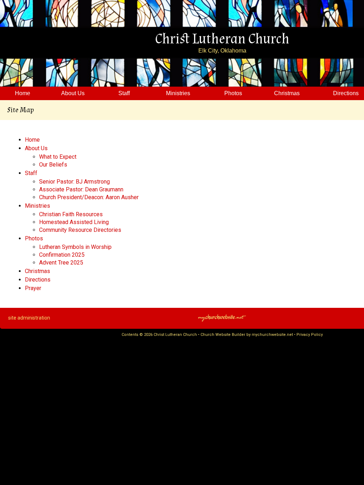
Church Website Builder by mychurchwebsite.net (246, 334)
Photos (34, 238)
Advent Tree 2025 (61, 262)
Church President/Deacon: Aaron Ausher (89, 197)
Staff (31, 173)
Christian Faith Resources (71, 214)
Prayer (33, 288)
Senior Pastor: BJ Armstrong (74, 181)
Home (32, 139)
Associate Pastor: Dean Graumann (81, 189)
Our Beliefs (53, 164)
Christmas (37, 271)
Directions (37, 279)
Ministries (37, 205)
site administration (29, 318)
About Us (36, 148)
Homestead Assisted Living (74, 222)
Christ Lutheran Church (222, 39)
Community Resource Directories (80, 230)
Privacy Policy (309, 334)
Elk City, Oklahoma (222, 51)
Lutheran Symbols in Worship (75, 247)
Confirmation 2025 (62, 254)
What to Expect (57, 156)
